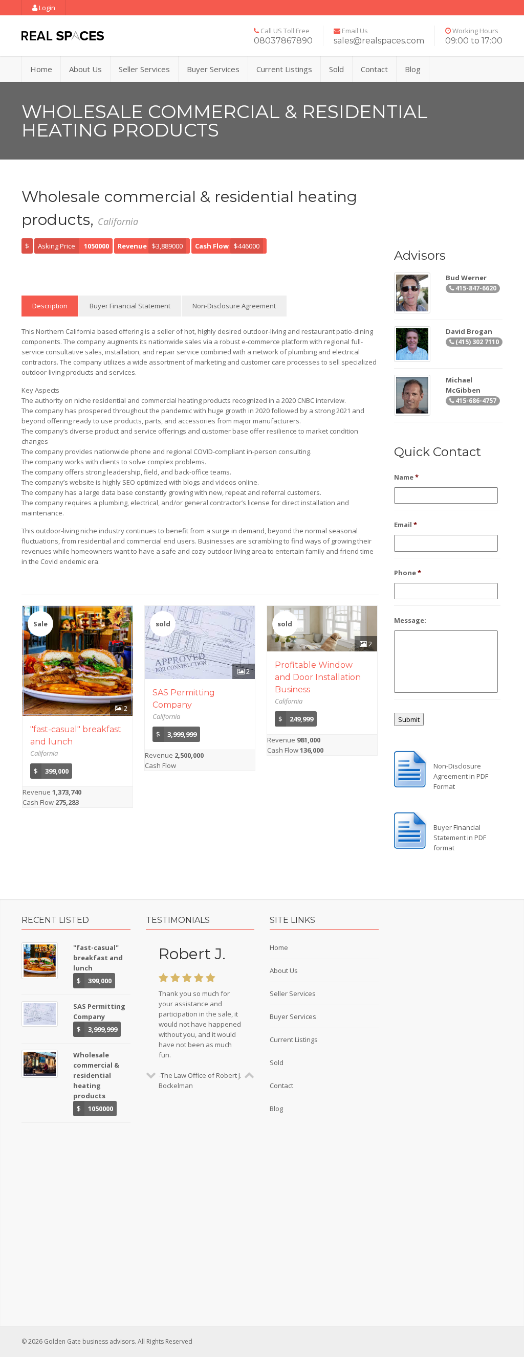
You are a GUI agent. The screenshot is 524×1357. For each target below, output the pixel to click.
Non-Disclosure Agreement (234, 305)
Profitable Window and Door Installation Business (318, 677)
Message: (410, 620)
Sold (336, 69)
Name (406, 477)
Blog (413, 69)
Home (41, 69)
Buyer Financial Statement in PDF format (459, 837)
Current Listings (284, 69)
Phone (407, 573)
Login (46, 7)
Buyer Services (213, 69)
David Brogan (469, 331)
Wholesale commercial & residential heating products (96, 1075)
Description (50, 305)
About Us (85, 69)
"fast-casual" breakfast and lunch (98, 957)
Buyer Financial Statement (130, 305)
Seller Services (144, 69)
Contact (374, 69)
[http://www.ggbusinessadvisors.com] (62, 36)
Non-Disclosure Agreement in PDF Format (460, 776)
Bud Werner (466, 277)
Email (405, 525)
